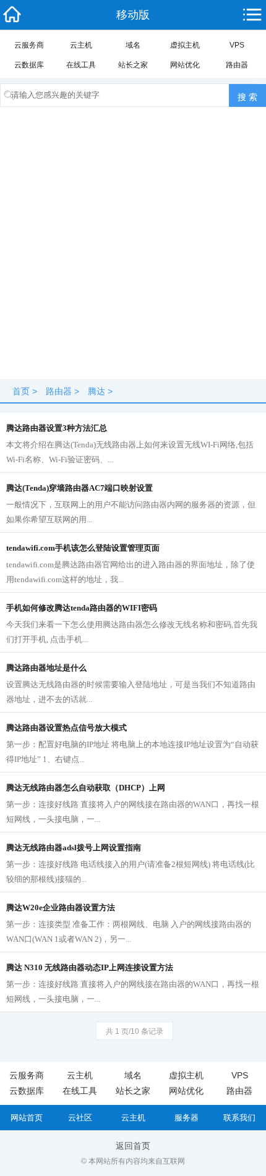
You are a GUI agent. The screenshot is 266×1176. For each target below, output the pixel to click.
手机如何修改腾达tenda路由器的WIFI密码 (81, 607)
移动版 (133, 15)
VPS (237, 45)
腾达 (96, 391)
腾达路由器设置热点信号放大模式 (66, 727)
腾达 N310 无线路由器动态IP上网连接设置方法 (89, 967)
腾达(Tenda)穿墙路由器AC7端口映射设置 (79, 488)
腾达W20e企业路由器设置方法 (60, 907)
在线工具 (81, 65)
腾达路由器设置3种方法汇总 (56, 428)
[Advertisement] (133, 246)
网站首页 (27, 1117)
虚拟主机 (185, 45)
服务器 (186, 1117)
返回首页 (133, 1146)
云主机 (81, 45)
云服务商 (29, 45)
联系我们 (239, 1117)
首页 (21, 391)
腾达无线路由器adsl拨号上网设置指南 (73, 847)
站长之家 (133, 65)
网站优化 (185, 65)
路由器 (237, 65)
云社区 (80, 1117)
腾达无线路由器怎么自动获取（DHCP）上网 (85, 787)
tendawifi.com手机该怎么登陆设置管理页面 (83, 547)
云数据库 (29, 65)
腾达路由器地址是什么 (46, 667)
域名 (133, 45)
